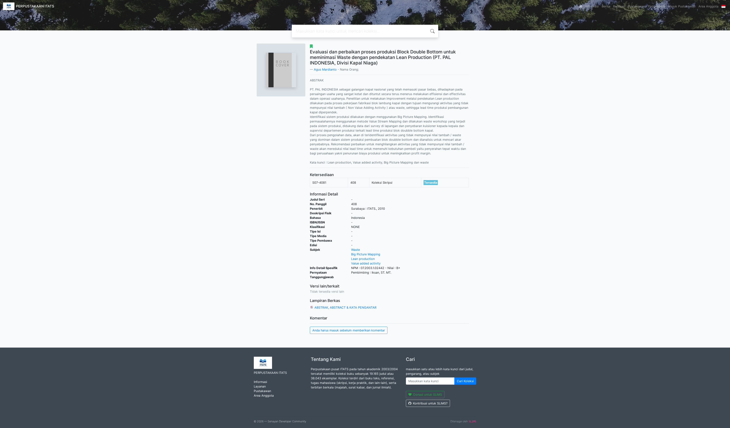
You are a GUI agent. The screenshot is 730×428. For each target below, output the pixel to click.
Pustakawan (636, 6)
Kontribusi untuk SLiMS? (430, 403)
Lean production (363, 259)
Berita (606, 6)
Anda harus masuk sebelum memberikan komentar (348, 330)
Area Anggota (708, 6)
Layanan (260, 386)
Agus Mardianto (325, 69)
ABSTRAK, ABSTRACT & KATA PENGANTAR (345, 307)
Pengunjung (656, 6)
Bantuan (619, 6)
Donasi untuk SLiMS (427, 394)
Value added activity (366, 263)
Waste (355, 250)
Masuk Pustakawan (681, 6)
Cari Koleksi (465, 381)
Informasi (592, 6)
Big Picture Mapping (365, 254)
